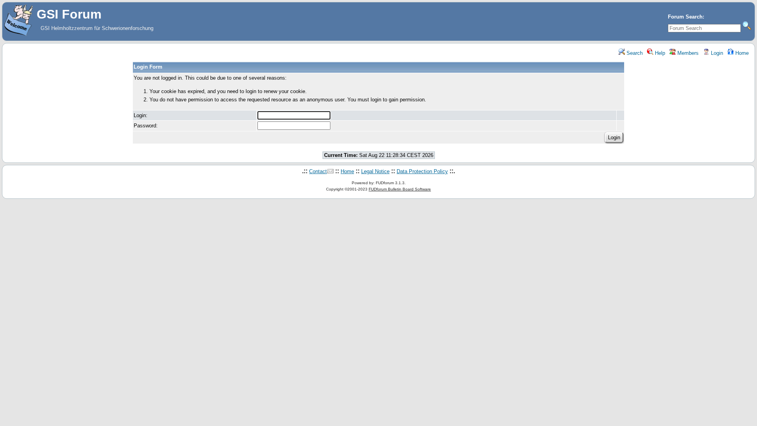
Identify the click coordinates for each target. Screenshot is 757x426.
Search (634, 53)
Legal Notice (375, 171)
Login (716, 53)
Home (741, 53)
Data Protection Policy (422, 171)
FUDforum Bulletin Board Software (400, 189)
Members (687, 53)
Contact (318, 171)
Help (659, 53)
